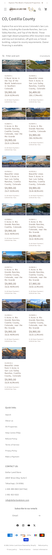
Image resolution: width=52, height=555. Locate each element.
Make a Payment (12, 456)
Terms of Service (12, 444)
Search (8, 414)
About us (9, 420)
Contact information (40, 549)
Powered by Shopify (29, 545)
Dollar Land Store (15, 545)
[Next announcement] (47, 3)
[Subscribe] (39, 516)
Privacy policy (12, 549)
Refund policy (43, 545)
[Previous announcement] (5, 3)
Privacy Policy (11, 450)
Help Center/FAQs (13, 433)
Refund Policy (11, 439)
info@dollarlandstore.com (17, 500)
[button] (5, 9)
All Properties (11, 426)
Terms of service (25, 549)
